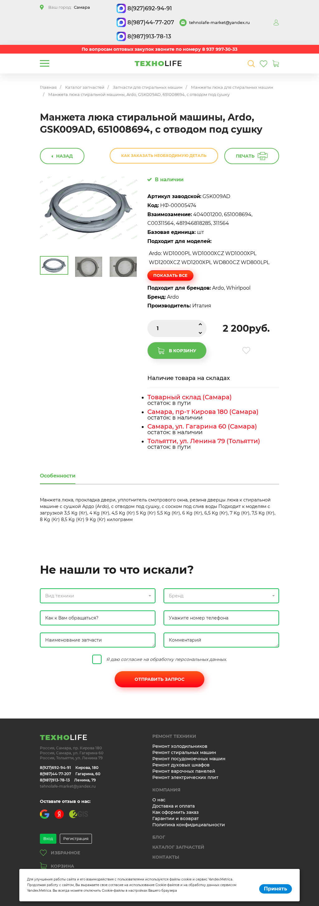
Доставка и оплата (173, 806)
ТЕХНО (158, 63)
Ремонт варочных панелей (183, 771)
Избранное (65, 853)
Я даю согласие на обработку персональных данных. (166, 659)
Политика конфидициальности (188, 825)
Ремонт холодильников (179, 746)
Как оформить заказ (175, 812)
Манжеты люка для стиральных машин (232, 87)
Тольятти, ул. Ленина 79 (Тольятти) (203, 441)
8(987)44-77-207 (150, 22)
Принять (275, 889)
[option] (88, 208)
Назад (64, 156)
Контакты (165, 857)
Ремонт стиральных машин (184, 752)
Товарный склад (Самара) (189, 397)
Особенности (57, 476)
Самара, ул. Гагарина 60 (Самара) (202, 426)
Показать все (170, 275)
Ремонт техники (174, 736)
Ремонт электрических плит (185, 777)
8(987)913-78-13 (149, 36)
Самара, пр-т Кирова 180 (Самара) (203, 411)
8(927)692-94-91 (149, 8)
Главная (48, 87)
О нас (158, 800)
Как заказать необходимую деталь (164, 155)
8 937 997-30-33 (219, 49)
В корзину (182, 350)
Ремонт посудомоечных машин (189, 758)
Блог (158, 837)
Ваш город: (69, 7)
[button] (97, 595)
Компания (166, 790)
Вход (48, 838)
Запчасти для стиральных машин (148, 87)
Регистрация (75, 838)
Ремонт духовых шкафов (181, 765)
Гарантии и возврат (175, 818)
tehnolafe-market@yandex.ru (219, 22)
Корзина (62, 866)
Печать (245, 156)
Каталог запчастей (84, 87)
